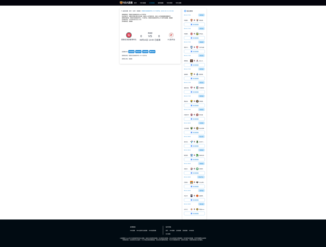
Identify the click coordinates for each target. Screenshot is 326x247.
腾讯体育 (152, 51)
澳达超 (201, 204)
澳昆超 (201, 15)
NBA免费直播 (152, 230)
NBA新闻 (169, 3)
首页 (135, 3)
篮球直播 (160, 3)
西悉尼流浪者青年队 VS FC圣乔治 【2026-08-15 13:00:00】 (158, 11)
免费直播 (145, 51)
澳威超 (138, 11)
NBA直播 (143, 3)
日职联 (201, 123)
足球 (134, 11)
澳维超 (201, 109)
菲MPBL (200, 177)
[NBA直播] (126, 4)
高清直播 (131, 51)
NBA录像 (178, 3)
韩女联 (201, 136)
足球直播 (152, 3)
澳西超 (201, 190)
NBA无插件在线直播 (142, 230)
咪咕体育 (138, 51)
